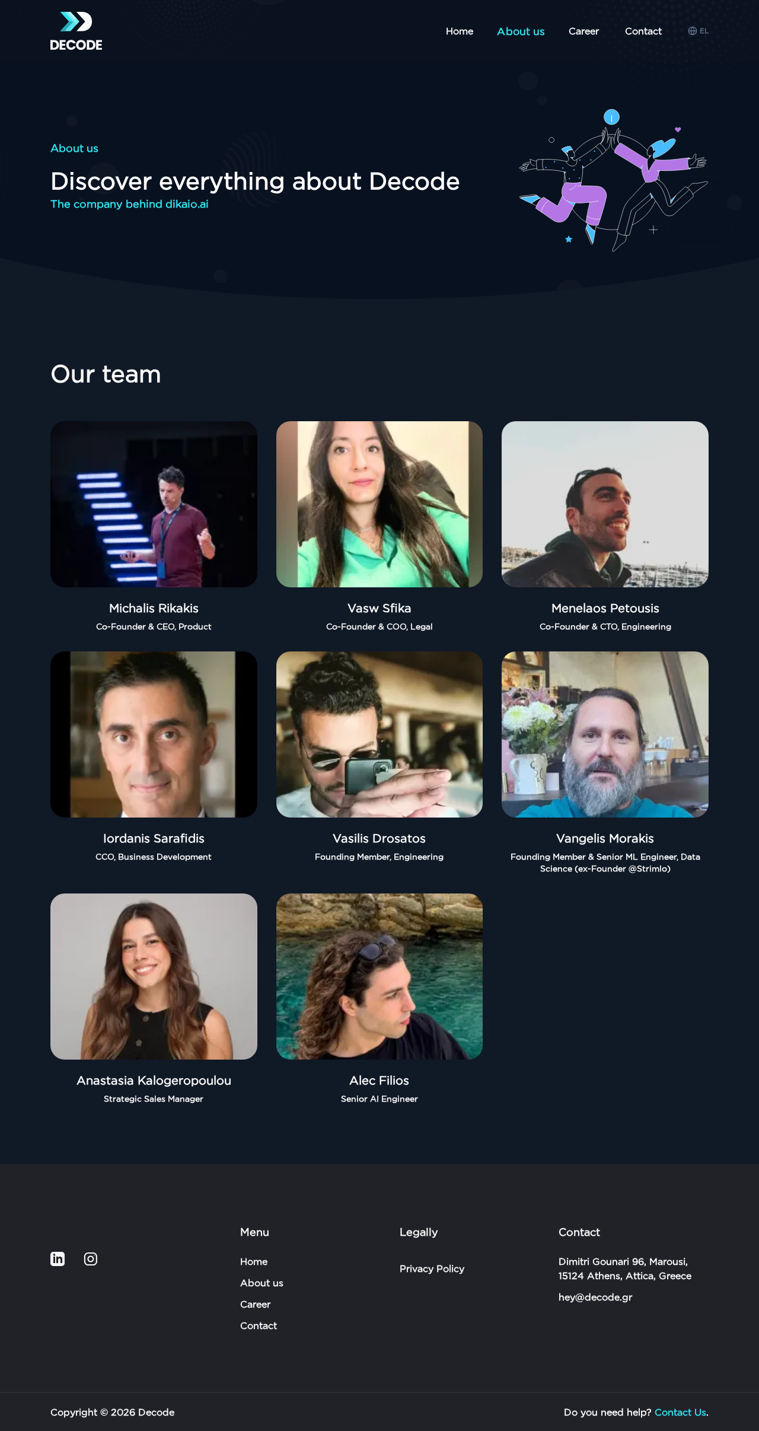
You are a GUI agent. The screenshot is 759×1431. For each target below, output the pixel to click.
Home (459, 31)
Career (584, 31)
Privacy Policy (432, 1268)
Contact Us (680, 1412)
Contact (643, 31)
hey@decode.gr (595, 1297)
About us (261, 1282)
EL (704, 30)
